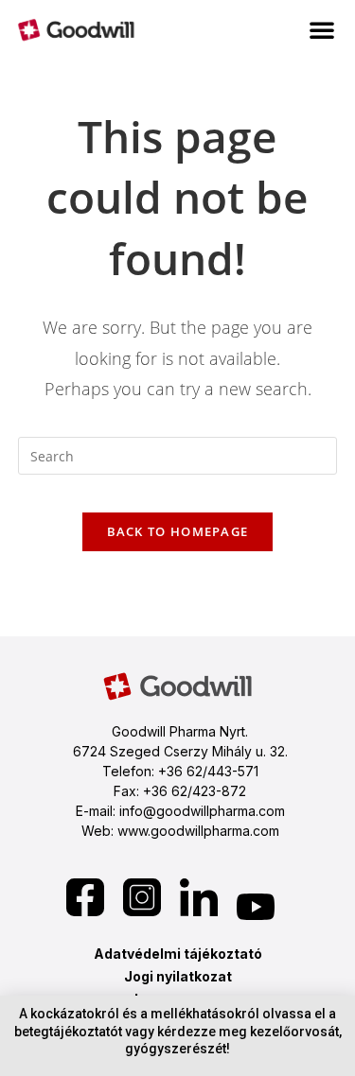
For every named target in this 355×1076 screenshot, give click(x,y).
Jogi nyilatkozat (178, 976)
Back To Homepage (178, 531)
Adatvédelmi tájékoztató (178, 954)
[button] (322, 29)
